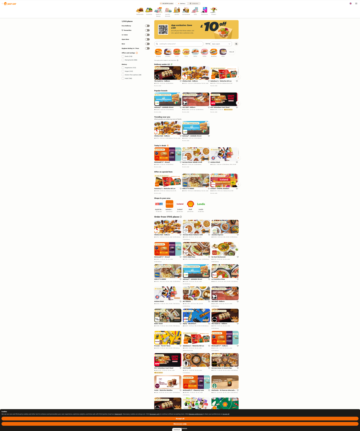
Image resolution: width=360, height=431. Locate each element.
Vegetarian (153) (130, 68)
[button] (9, 3)
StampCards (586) (131, 60)
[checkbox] (158, 53)
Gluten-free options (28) (133, 75)
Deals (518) (128, 56)
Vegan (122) (129, 71)
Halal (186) (128, 78)
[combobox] (181, 44)
